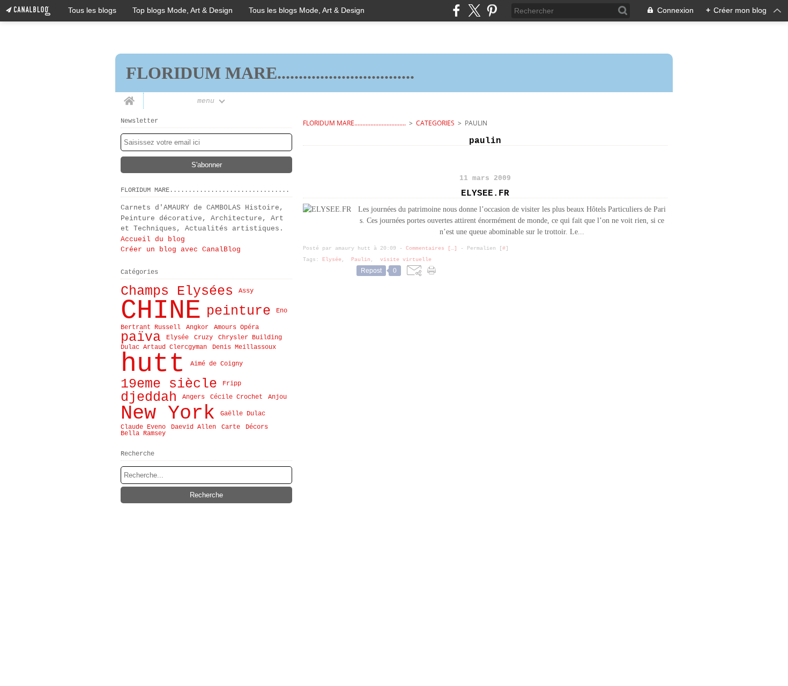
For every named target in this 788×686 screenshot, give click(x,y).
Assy (246, 291)
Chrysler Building (250, 337)
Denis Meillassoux (244, 347)
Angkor (197, 327)
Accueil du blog (153, 239)
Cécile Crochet (236, 397)
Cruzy (203, 337)
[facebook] (456, 10)
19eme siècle (169, 384)
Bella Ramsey (143, 433)
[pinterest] (492, 10)
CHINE (161, 310)
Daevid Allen (193, 427)
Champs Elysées (177, 291)
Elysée (177, 337)
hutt (153, 364)
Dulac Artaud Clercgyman (164, 347)
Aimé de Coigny (216, 364)
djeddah (149, 397)
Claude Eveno (143, 427)
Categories (435, 123)
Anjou (277, 397)
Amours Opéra (236, 327)
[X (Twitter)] (474, 10)
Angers (193, 397)
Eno (281, 311)
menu (205, 101)
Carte (230, 427)
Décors (257, 427)
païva (141, 337)
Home (129, 96)
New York (168, 413)
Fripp (231, 384)
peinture (238, 311)
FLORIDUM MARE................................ (354, 123)
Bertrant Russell (151, 327)
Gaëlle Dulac (242, 414)
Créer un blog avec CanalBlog (181, 249)
